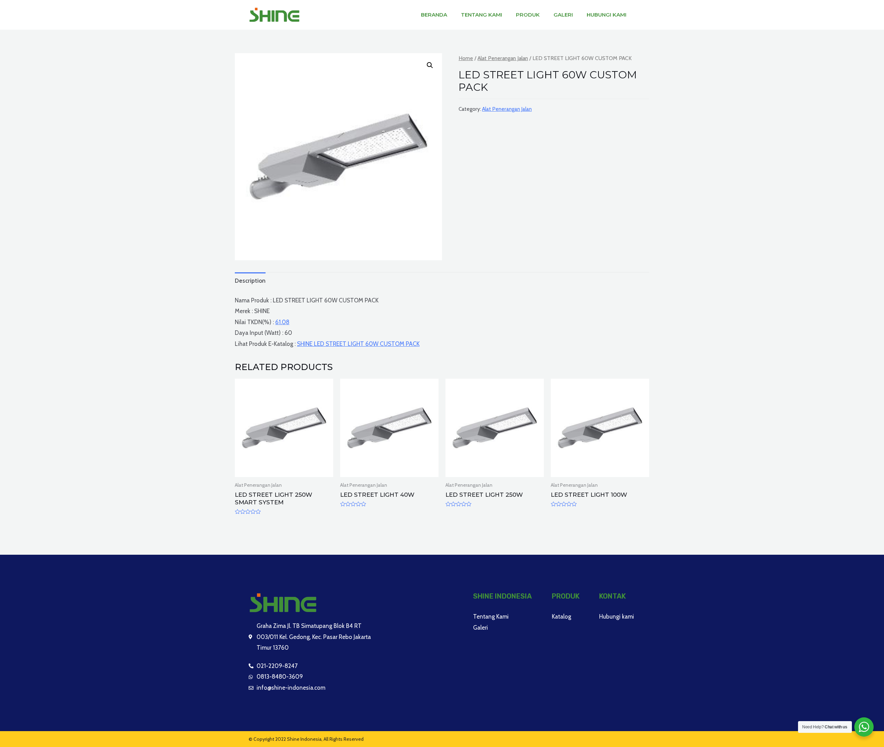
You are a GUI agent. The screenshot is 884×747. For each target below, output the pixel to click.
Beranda (434, 14)
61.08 (282, 322)
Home (466, 58)
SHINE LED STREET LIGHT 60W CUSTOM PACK (358, 343)
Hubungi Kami (606, 14)
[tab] (250, 280)
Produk (528, 14)
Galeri (563, 14)
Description (250, 280)
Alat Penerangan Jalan (503, 58)
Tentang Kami (481, 14)
